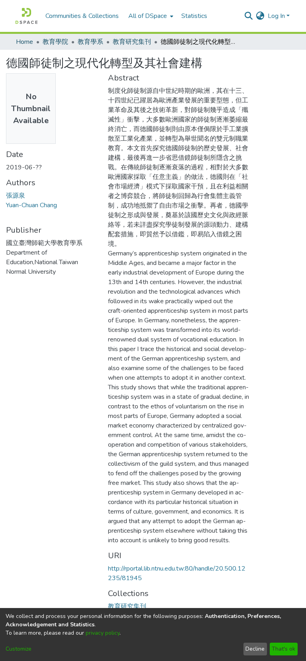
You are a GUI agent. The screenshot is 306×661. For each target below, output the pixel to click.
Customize (18, 649)
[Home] (26, 16)
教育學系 (90, 41)
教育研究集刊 (132, 41)
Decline (255, 649)
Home (24, 41)
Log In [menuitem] (276, 16)
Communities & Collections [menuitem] (82, 16)
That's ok (283, 649)
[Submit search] (249, 16)
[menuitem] (150, 16)
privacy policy (103, 633)
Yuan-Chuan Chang (31, 205)
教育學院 (55, 41)
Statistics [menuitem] (194, 16)
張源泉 (15, 195)
